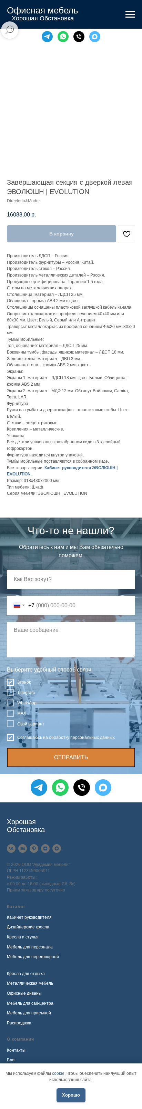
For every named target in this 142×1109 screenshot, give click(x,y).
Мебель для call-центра (30, 1003)
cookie (58, 1073)
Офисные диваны (24, 993)
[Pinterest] (34, 848)
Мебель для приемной (29, 1013)
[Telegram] (47, 36)
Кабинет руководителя (29, 917)
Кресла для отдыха (26, 973)
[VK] (11, 848)
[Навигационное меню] (130, 14)
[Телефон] (78, 36)
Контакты (16, 1050)
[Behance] (22, 848)
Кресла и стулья (23, 937)
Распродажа (19, 1023)
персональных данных (92, 737)
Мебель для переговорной (33, 956)
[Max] (94, 36)
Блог (11, 1060)
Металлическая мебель (30, 983)
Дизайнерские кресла (28, 927)
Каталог (16, 906)
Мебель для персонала (30, 947)
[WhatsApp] (63, 36)
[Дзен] (45, 848)
